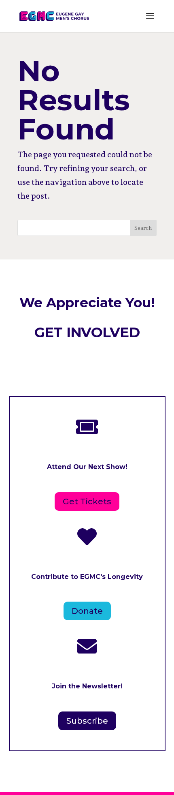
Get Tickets (87, 501)
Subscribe (87, 721)
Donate (87, 611)
